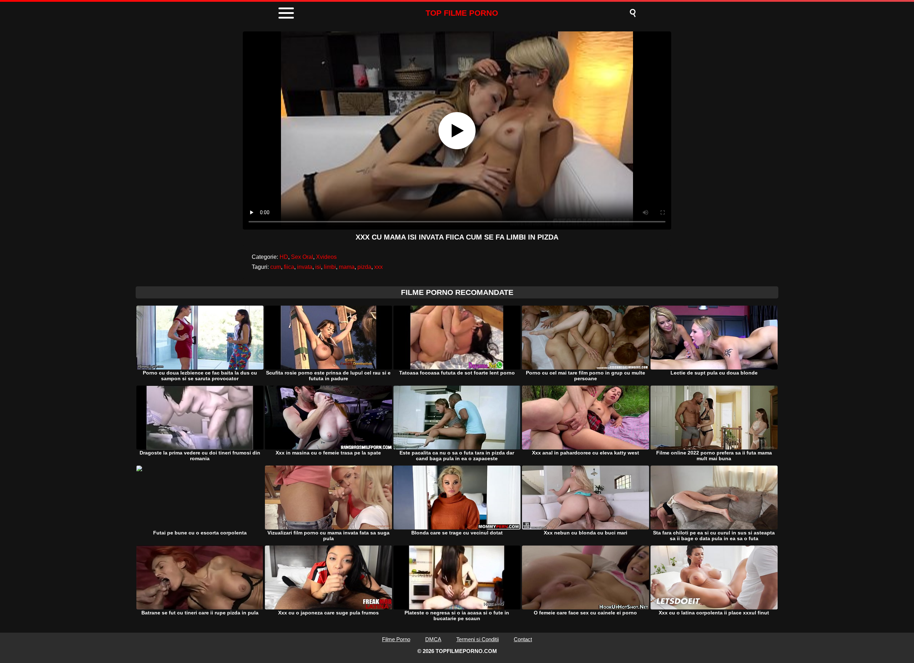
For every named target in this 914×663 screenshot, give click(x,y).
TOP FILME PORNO (462, 13)
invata (304, 267)
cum (275, 267)
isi (318, 267)
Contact (523, 639)
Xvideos (326, 257)
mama (347, 267)
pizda (364, 267)
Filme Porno (396, 639)
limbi (330, 267)
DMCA (433, 639)
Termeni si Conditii (477, 639)
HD (284, 257)
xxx (378, 267)
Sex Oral (302, 257)
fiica (289, 267)
